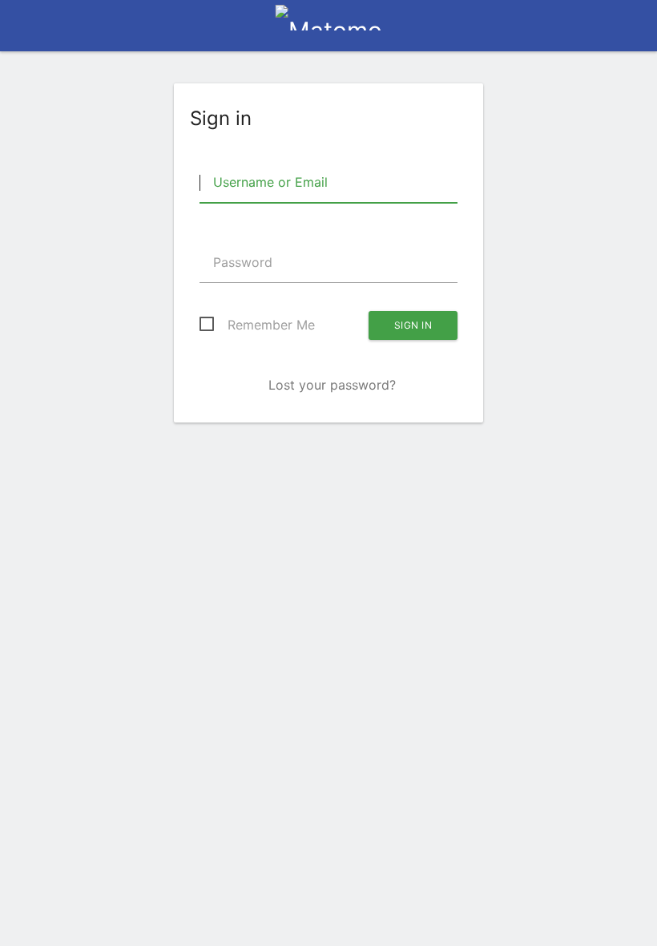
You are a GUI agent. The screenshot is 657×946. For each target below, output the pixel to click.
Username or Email (268, 182)
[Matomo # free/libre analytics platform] (329, 30)
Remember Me (271, 325)
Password (240, 262)
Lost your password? (332, 385)
